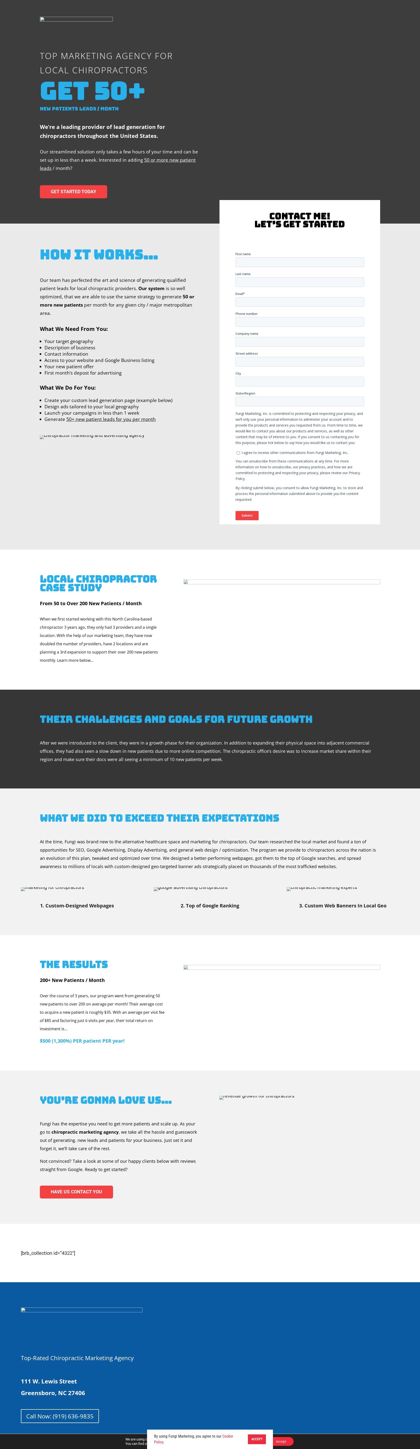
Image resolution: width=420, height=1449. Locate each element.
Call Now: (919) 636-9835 (60, 1416)
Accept (281, 1441)
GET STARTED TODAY (73, 191)
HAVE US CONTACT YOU (76, 1192)
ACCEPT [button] (257, 1439)
